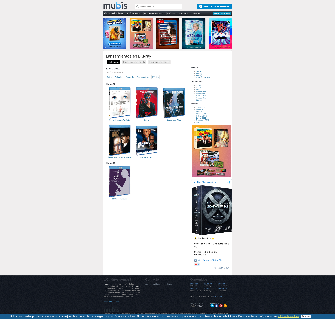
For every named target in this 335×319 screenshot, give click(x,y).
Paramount (200, 94)
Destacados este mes (159, 62)
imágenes (222, 290)
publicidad (157, 284)
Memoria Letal (146, 157)
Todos (109, 77)
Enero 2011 (201, 118)
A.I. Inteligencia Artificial (119, 120)
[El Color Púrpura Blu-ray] (119, 197)
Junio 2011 (200, 107)
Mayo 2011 (200, 110)
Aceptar (306, 316)
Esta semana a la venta (134, 62)
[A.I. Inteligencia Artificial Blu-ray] (119, 118)
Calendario (114, 62)
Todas (198, 85)
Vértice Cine (201, 98)
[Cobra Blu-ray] (146, 118)
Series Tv (130, 77)
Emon (198, 89)
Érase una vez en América (119, 157)
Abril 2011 (200, 112)
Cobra (146, 120)
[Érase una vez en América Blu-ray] (119, 155)
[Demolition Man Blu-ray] (173, 118)
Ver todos (200, 122)
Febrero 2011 (201, 116)
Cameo (199, 87)
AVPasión (206, 297)
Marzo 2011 (201, 114)
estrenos (208, 285)
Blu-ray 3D (200, 76)
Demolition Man (174, 120)
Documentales (143, 77)
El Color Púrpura (119, 199)
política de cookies (288, 316)
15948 (199, 306)
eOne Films (201, 92)
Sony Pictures (202, 96)
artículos (223, 285)
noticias (196, 290)
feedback (168, 284)
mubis (115, 5)
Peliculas (119, 77)
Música (155, 77)
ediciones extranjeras (153, 13)
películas (194, 285)
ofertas (207, 290)
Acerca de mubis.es (112, 301)
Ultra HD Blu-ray (203, 78)
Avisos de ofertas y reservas (216, 6)
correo (148, 284)
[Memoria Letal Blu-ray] (146, 155)
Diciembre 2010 (202, 120)
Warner (199, 100)
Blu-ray (199, 73)
